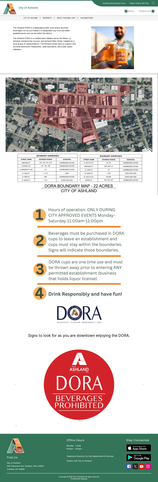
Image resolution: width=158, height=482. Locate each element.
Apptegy (84, 479)
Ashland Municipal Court (114, 3)
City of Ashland (30, 18)
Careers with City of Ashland (79, 461)
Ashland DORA (87, 18)
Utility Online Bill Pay (139, 3)
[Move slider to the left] (15, 384)
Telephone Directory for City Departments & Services (90, 456)
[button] (79, 420)
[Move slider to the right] (143, 384)
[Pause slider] (16, 426)
